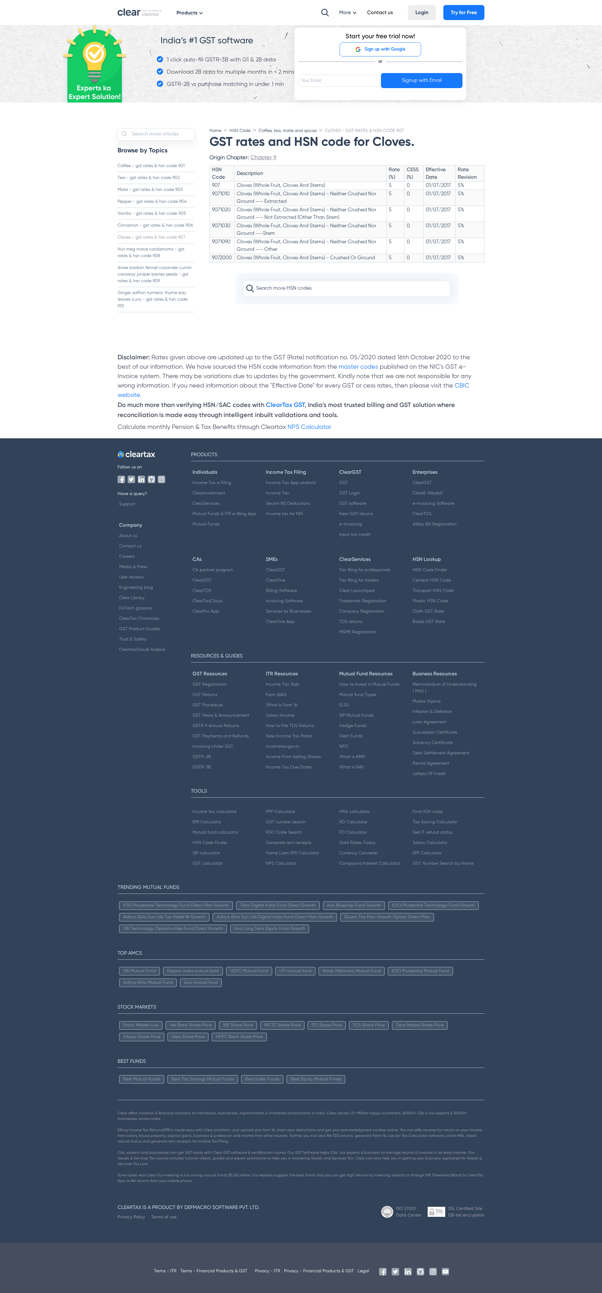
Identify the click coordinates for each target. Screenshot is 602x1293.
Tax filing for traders (359, 580)
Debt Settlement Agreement (441, 753)
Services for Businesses (288, 611)
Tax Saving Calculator (435, 822)
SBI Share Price (238, 1025)
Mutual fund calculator (215, 832)
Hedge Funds (352, 726)
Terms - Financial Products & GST (213, 1271)
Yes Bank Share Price (191, 1025)
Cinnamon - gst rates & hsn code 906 (155, 225)
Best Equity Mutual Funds (316, 1079)
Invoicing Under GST (213, 746)
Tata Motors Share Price (420, 1025)
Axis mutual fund (201, 982)
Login (421, 12)
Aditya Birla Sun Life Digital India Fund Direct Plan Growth (275, 917)
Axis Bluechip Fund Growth (354, 905)
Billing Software (281, 590)
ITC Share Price (327, 1025)
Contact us (130, 546)
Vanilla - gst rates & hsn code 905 (152, 213)
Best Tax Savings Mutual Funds (203, 1079)
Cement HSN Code (432, 580)
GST (343, 483)
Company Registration (361, 611)
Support (127, 504)
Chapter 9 (264, 157)
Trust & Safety (133, 639)
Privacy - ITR (267, 1271)
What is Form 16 (281, 705)
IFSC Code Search (284, 832)
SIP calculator (206, 853)
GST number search (286, 822)
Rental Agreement (431, 763)
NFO (343, 746)
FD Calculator (353, 832)
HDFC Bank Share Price (239, 1037)
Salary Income (280, 715)
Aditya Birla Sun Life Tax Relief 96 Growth (164, 917)
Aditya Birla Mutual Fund (148, 982)
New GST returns (356, 514)
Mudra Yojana (427, 701)
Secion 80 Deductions (288, 503)
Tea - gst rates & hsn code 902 (149, 178)
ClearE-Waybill (427, 493)
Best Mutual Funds (141, 1079)
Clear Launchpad (357, 590)
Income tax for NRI (284, 514)
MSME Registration (357, 632)
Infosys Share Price (141, 1037)
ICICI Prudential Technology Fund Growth (433, 905)
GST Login (349, 493)
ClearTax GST (285, 405)
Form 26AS (276, 695)
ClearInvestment (209, 493)
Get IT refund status (432, 832)
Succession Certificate (435, 732)
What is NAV (351, 767)
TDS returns (350, 622)
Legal (363, 1271)
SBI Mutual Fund (139, 971)
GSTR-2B (202, 757)
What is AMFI (352, 757)
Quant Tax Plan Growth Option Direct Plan (387, 917)
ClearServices (206, 503)
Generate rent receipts (288, 843)
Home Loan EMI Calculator (292, 853)
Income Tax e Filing (212, 483)
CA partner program (213, 570)
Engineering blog (136, 587)
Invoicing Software (284, 601)
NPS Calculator (309, 427)
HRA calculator (354, 812)
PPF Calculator (280, 812)
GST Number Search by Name (443, 863)
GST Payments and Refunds (221, 736)
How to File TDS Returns (290, 726)
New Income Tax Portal (289, 736)
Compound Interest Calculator (369, 863)
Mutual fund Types (357, 695)
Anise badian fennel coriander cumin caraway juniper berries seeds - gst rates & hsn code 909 (155, 274)
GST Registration (209, 684)
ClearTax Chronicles (139, 618)
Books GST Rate (429, 622)
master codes (358, 367)
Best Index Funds (262, 1079)
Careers (127, 556)
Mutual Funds (206, 524)
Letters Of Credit (429, 774)
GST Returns (205, 695)
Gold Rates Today (357, 843)
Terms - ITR (165, 1271)
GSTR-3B (202, 767)
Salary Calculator (430, 843)
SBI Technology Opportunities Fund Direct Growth (173, 928)
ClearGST (422, 483)
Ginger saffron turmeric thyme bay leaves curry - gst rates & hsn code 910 (152, 299)
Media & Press (133, 567)
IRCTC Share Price (282, 1025)
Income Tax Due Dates (289, 767)
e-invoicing (350, 524)
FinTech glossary (135, 608)
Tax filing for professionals (364, 570)
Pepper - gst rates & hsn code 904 (152, 201)
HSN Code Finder (430, 570)
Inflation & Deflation (432, 712)
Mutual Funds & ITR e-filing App (224, 514)
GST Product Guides (139, 629)
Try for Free (464, 12)
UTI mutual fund (295, 971)
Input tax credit (354, 534)
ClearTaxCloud (207, 601)
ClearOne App (280, 622)
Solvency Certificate (433, 743)
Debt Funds (350, 736)
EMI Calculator (207, 822)
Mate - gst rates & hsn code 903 (150, 189)
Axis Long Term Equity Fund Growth (269, 928)
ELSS (344, 705)
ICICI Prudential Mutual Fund (420, 971)
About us (128, 536)
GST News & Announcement (221, 715)
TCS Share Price (369, 1025)
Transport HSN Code (433, 590)
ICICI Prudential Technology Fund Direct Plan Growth (176, 905)
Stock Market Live (140, 1025)
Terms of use (164, 1216)
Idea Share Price (188, 1037)
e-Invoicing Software (433, 503)
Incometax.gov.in (282, 746)
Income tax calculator (215, 812)
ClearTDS (422, 514)
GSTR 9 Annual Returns (216, 726)
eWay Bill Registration (435, 524)
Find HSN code (428, 812)
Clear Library (132, 598)
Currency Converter (358, 853)
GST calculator (208, 863)
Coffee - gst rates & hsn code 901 (151, 166)
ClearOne (275, 580)
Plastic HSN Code (430, 601)
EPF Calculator (427, 853)
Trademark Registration (362, 601)
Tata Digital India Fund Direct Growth (278, 905)
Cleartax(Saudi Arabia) (142, 649)
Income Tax (277, 493)
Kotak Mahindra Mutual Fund (352, 971)
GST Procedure (208, 705)
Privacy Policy (131, 1216)
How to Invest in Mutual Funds (369, 684)
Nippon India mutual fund (193, 971)
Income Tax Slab (282, 684)
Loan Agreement (429, 722)
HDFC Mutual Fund (249, 971)
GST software (352, 503)
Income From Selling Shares (293, 757)
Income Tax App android (291, 483)
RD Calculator (353, 822)
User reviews (131, 577)
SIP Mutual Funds (356, 715)
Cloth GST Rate (428, 611)
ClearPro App (206, 611)
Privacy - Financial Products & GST (319, 1271)
